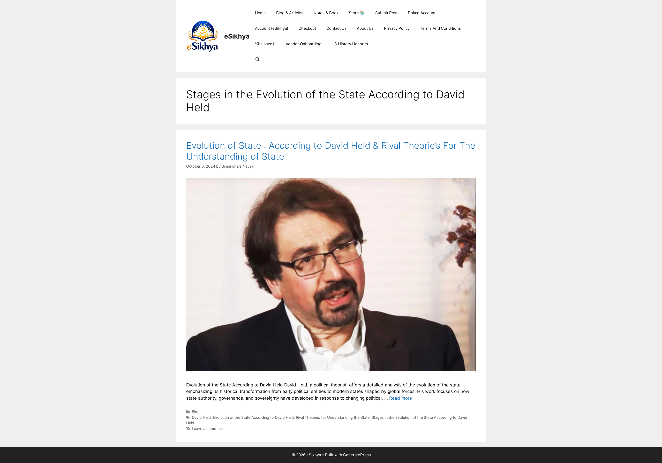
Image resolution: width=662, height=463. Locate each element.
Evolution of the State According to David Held (253, 417)
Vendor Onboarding (303, 43)
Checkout (307, 28)
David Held (201, 417)
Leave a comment (207, 428)
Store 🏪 (357, 12)
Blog (196, 411)
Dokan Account (421, 12)
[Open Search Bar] (257, 59)
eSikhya (237, 36)
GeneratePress (357, 454)
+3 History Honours (350, 43)
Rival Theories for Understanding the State (333, 417)
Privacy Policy (397, 28)
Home (260, 12)
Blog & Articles (289, 12)
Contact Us (336, 28)
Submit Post (386, 12)
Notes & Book (326, 12)
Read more (400, 398)
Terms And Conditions (440, 28)
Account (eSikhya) (271, 28)
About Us (365, 28)
